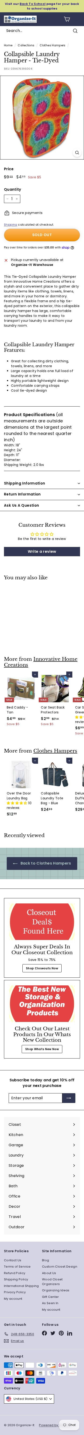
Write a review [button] (42, 551)
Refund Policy (14, 1273)
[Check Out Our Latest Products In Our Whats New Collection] (42, 1003)
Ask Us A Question (21, 505)
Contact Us (12, 1260)
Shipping (10, 225)
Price (9, 168)
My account (13, 1298)
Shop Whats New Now (42, 1049)
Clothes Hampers (52, 45)
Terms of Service (17, 1266)
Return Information (22, 494)
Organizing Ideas (56, 1290)
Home (8, 45)
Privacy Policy (15, 1292)
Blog (45, 1260)
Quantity (12, 189)
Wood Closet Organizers (52, 1281)
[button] (17, 803)
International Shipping (21, 1286)
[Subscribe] (68, 1098)
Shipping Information (24, 483)
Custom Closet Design (59, 1266)
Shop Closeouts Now (42, 968)
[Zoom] (77, 152)
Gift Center (50, 1297)
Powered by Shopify (55, 1425)
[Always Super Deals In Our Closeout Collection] (42, 921)
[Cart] (66, 19)
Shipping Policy (16, 1279)
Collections (26, 45)
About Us (49, 1273)
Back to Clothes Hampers (45, 863)
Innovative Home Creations (40, 662)
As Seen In (50, 1303)
